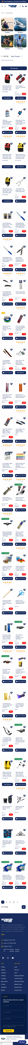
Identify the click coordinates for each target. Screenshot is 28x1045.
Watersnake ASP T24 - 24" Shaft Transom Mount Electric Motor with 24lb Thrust (20, 775)
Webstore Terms (12, 1026)
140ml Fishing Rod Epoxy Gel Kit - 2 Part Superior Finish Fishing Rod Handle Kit (7, 226)
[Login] (20, 6)
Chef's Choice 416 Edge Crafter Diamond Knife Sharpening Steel (20, 362)
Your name (6, 1005)
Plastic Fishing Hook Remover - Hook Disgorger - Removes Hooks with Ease (20, 466)
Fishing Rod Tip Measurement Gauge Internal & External (20, 396)
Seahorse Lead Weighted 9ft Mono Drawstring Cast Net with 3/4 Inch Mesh (20, 877)
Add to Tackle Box (8, 132)
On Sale (3, 984)
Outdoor (7, 49)
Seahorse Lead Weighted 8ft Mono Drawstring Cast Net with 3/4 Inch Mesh (7, 877)
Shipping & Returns (19, 975)
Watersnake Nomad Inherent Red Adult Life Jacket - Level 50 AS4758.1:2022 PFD (7, 88)
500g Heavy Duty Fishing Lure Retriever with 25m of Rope (7, 328)
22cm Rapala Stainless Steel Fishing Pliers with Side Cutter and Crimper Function (20, 260)
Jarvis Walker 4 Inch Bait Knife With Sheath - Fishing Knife (20, 431)
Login (15, 967)
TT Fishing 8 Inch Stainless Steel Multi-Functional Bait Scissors (7, 705)
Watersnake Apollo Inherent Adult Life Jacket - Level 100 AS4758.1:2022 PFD (7, 774)
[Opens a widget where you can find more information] (22, 1042)
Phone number (7, 1012)
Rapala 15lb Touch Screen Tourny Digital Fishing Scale (20, 499)
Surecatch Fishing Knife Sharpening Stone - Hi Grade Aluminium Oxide (7, 636)
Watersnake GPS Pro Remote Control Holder (7, 808)
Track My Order (18, 978)
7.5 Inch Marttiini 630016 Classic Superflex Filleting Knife (7, 362)
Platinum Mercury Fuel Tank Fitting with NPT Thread (7, 499)
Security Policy (18, 987)
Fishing (7, 32)
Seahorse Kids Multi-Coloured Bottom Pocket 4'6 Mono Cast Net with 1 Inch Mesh (20, 569)
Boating (20, 32)
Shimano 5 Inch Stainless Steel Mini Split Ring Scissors (20, 602)
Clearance (3, 987)
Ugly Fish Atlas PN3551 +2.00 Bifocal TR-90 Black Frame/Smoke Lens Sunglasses (20, 740)
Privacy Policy (18, 990)
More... (3, 934)
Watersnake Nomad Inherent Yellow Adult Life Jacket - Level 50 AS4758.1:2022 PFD (20, 157)
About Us (16, 969)
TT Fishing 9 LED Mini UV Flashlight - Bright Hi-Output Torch (20, 705)
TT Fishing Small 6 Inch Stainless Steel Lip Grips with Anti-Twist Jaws (7, 739)
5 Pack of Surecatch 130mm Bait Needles (20, 292)
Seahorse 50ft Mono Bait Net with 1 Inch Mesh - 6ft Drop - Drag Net (7, 568)
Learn (15, 972)
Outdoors (3, 972)
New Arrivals (4, 981)
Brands (3, 990)
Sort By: (6, 56)
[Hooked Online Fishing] (13, 6)
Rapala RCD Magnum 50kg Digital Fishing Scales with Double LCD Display (7, 534)
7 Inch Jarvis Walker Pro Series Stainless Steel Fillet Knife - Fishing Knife (20, 328)
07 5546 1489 (12, 943)
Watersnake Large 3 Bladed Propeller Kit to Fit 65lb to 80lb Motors (7, 842)
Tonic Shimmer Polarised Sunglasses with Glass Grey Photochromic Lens (20, 637)
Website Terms (18, 984)
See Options (7, 98)
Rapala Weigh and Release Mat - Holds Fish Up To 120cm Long (20, 842)
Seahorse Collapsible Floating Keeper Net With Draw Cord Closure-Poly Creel (7, 123)
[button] (2, 6)
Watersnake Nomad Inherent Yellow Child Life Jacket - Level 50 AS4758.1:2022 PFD (7, 191)
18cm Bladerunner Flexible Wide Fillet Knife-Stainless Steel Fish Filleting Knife (20, 225)
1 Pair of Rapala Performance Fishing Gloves (20, 87)
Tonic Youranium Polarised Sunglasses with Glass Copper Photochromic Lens (7, 672)
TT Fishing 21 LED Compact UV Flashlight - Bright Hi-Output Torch (20, 671)
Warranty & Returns (19, 981)
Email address (7, 1018)
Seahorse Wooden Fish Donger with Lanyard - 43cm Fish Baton (7, 602)
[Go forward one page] (17, 902)
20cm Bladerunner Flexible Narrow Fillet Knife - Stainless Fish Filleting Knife (7, 259)
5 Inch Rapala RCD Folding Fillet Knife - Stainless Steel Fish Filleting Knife (7, 293)
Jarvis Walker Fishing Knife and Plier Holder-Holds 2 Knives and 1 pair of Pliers (7, 466)
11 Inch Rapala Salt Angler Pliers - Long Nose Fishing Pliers (20, 190)
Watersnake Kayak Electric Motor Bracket (20, 808)
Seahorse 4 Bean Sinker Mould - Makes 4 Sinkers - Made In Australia (20, 534)
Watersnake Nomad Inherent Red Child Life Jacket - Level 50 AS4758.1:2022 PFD (7, 157)
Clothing (20, 49)
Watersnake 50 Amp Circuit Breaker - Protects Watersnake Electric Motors (20, 122)
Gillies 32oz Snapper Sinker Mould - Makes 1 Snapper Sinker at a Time (7, 431)
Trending (3, 978)
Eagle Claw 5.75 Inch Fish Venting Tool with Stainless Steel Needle (7, 396)
